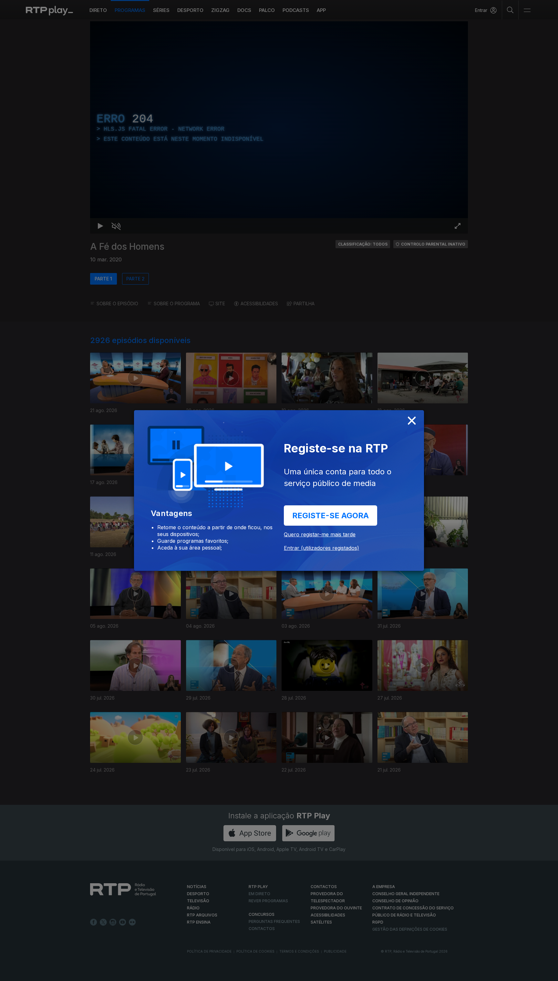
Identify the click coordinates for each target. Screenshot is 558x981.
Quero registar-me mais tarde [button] (320, 534)
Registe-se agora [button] (330, 515)
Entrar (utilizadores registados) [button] (321, 548)
